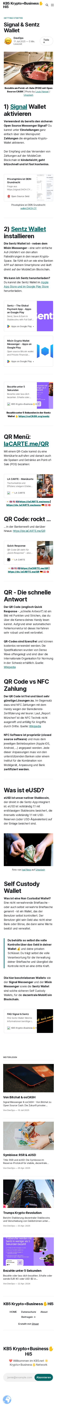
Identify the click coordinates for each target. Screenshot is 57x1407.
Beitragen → (28, 1316)
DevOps (18, 38)
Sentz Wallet (28, 229)
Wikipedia (10, 667)
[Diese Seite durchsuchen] (47, 5)
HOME (13, 1311)
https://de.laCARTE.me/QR (29, 531)
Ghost (35, 1323)
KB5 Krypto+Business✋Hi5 (23, 5)
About (44, 1311)
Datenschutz (28, 1311)
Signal (18, 106)
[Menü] (52, 5)
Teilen (46, 41)
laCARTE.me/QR (26, 443)
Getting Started (13, 18)
